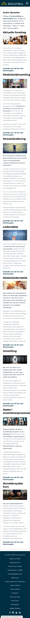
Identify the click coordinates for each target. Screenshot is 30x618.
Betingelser (15, 604)
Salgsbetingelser (15, 608)
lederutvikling (16, 16)
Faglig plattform (15, 562)
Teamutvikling (15, 589)
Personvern (15, 600)
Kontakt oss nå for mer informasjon (13, 69)
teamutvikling (8, 18)
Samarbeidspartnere (15, 574)
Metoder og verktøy (15, 566)
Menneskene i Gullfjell (15, 570)
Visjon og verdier (15, 558)
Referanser (15, 578)
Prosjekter (15, 593)
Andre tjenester (15, 597)
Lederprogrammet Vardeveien (15, 581)
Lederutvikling (15, 585)
